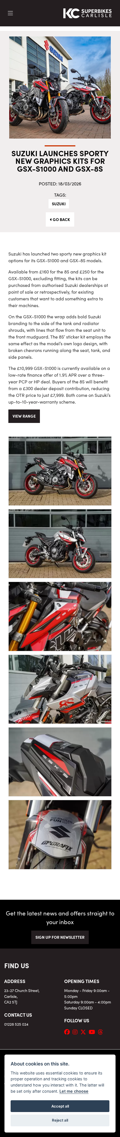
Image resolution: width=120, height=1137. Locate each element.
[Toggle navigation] (10, 13)
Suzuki (59, 203)
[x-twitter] (84, 1031)
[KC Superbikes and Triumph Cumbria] (88, 12)
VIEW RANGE (24, 416)
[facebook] (68, 1031)
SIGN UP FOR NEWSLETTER (60, 937)
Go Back (61, 219)
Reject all (60, 1120)
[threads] (102, 1031)
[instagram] (76, 1031)
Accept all (60, 1106)
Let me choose (73, 1091)
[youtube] (93, 1031)
